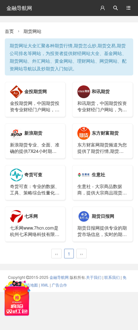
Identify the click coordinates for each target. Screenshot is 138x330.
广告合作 (59, 284)
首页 (9, 31)
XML (45, 284)
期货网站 (32, 31)
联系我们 (112, 277)
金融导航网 (19, 8)
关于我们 (93, 277)
